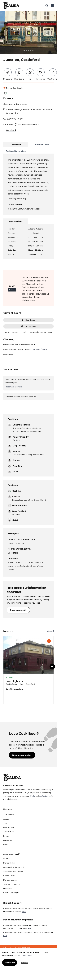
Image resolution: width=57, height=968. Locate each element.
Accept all (10, 962)
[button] (52, 666)
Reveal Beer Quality (14, 88)
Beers (5, 844)
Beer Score (30, 320)
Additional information (16, 151)
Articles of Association (13, 871)
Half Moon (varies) (39, 349)
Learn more (26, 955)
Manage (24, 962)
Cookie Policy (9, 875)
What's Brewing (10, 893)
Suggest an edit (18, 610)
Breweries (7, 840)
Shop (5, 858)
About (6, 819)
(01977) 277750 (15, 118)
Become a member (14, 387)
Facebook (11, 130)
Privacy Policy (9, 863)
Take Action (8, 831)
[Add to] (49, 641)
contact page (45, 796)
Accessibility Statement (13, 867)
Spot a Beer (31, 326)
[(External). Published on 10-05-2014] (28, 670)
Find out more (28, 300)
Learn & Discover (10, 854)
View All (50, 631)
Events (6, 836)
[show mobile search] (47, 5)
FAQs (32, 796)
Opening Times (15, 221)
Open (10, 98)
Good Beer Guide (41, 144)
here (24, 911)
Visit (5, 823)
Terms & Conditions (11, 884)
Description (16, 144)
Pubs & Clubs (8, 827)
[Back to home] (11, 5)
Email (10, 124)
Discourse (7, 888)
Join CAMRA (8, 814)
